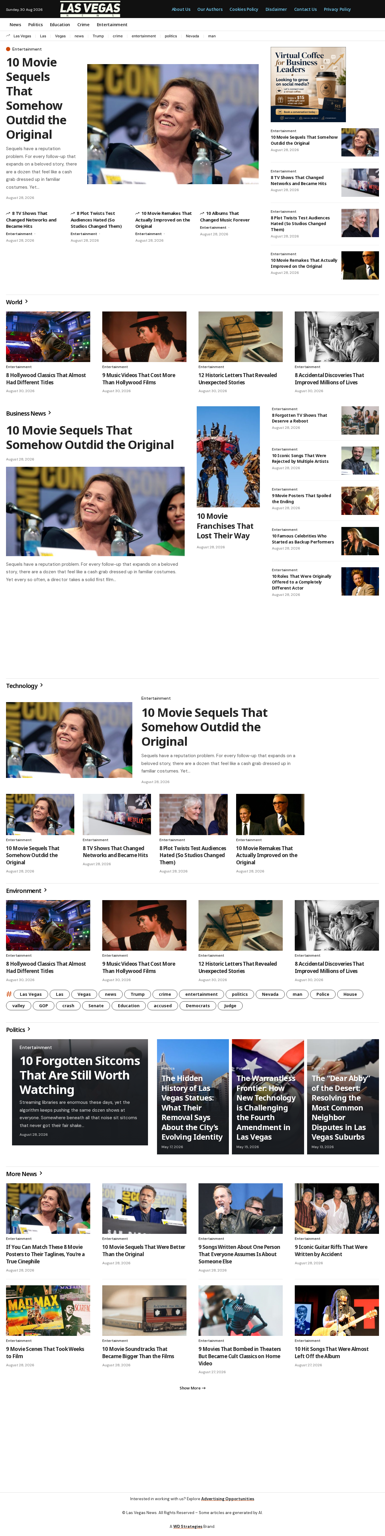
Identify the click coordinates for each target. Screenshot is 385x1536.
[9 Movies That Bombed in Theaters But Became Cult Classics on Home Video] (241, 1313)
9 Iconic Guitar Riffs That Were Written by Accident (331, 1253)
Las (43, 36)
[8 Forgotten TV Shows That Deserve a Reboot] (360, 420)
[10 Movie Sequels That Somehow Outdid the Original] (173, 124)
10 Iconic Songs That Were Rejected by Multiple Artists (300, 458)
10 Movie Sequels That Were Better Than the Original (143, 1253)
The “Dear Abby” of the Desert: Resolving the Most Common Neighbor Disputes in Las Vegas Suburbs (341, 1109)
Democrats (198, 1008)
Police (322, 996)
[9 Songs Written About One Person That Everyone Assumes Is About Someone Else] (241, 1211)
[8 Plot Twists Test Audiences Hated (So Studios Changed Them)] (360, 223)
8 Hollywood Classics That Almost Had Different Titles (46, 379)
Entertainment (27, 49)
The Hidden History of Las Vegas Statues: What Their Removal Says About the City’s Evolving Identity (192, 1109)
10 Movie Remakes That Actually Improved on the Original (163, 219)
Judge (230, 1008)
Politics (16, 1032)
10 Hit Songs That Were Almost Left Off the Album (331, 1355)
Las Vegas (22, 36)
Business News (26, 413)
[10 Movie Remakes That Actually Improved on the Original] (360, 265)
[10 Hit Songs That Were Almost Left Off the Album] (337, 1313)
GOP (43, 1008)
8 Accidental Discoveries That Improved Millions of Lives (329, 379)
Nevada (192, 36)
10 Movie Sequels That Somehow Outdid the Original (36, 98)
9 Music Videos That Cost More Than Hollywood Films (138, 379)
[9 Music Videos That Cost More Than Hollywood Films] (144, 336)
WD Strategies (187, 1531)
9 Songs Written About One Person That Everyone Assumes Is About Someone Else (239, 1256)
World (14, 302)
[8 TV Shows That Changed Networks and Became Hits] (360, 183)
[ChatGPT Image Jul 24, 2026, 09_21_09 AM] (308, 84)
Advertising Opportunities (227, 1503)
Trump (98, 36)
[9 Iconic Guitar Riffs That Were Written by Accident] (337, 1211)
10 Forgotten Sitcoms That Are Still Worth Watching (80, 1077)
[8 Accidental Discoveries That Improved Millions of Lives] (337, 336)
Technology (22, 688)
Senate (96, 1008)
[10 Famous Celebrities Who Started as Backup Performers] (360, 541)
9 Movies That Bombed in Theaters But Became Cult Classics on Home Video (240, 1358)
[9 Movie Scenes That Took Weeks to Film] (48, 1313)
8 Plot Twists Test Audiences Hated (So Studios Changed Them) (96, 219)
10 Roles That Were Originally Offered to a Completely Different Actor (301, 582)
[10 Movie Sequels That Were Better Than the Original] (144, 1211)
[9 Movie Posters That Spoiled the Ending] (360, 501)
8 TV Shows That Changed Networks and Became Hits (31, 219)
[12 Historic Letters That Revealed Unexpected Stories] (241, 336)
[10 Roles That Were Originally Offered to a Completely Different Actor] (360, 581)
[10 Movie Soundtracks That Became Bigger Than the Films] (144, 1313)
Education (129, 1008)
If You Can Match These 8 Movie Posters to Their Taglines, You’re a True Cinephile (45, 1256)
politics (171, 36)
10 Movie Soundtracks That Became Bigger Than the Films (138, 1355)
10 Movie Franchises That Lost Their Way (225, 525)
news (79, 36)
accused (163, 1008)
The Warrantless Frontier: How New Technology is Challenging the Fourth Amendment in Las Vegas (265, 1109)
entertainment (144, 36)
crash (68, 1008)
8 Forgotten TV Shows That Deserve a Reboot (299, 418)
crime (118, 36)
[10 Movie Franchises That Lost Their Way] (228, 456)
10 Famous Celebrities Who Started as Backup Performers (303, 539)
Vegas (60, 36)
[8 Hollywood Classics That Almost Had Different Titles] (48, 336)
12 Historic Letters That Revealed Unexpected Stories (238, 379)
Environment (24, 893)
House (350, 996)
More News (22, 1176)
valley (18, 1008)
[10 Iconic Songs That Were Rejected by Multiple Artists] (360, 461)
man (212, 36)
